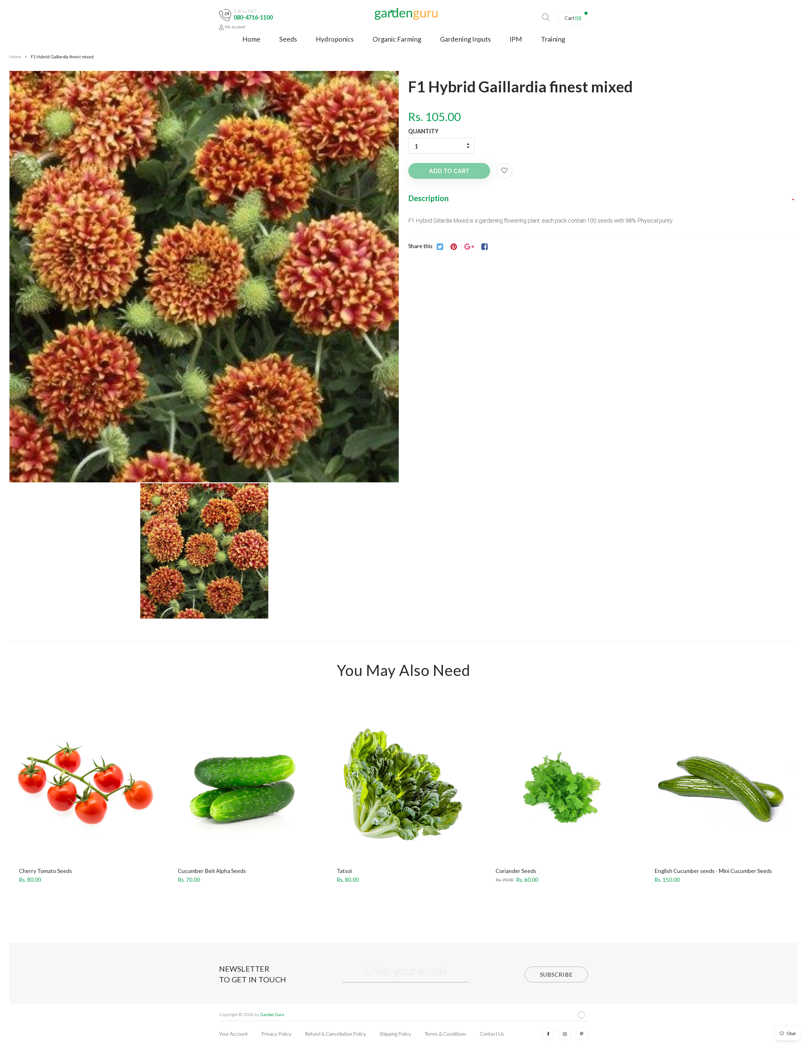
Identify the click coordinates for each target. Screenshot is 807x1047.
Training (553, 39)
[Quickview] (109, 797)
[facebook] (548, 1033)
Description (428, 198)
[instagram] (565, 1033)
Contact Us (492, 1034)
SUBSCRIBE (556, 974)
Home (251, 39)
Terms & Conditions (445, 1034)
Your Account (233, 1034)
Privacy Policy (276, 1034)
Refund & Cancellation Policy (335, 1034)
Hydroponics (335, 39)
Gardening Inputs (465, 39)
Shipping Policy (395, 1034)
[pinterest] (581, 1033)
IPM (516, 39)
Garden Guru (272, 1014)
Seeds (288, 39)
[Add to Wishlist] (504, 171)
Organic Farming (397, 39)
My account (235, 26)
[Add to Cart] (63, 797)
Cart (573, 18)
